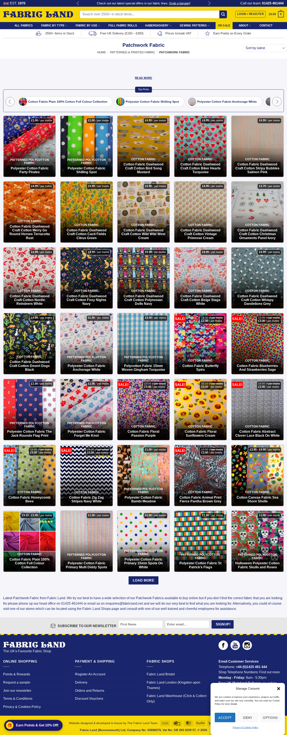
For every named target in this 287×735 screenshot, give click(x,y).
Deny (247, 717)
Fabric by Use (86, 25)
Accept (225, 717)
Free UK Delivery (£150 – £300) (122, 33)
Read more (143, 78)
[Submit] (223, 14)
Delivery (81, 682)
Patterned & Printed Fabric (132, 52)
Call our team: (262, 3)
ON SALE (224, 25)
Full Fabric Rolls (122, 25)
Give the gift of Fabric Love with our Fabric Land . (143, 3)
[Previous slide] (10, 101)
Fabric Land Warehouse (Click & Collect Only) (176, 698)
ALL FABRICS (23, 25)
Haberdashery (157, 25)
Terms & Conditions (17, 698)
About (243, 25)
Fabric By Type (53, 25)
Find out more (269, 672)
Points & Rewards (16, 674)
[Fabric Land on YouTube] (235, 649)
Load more (143, 580)
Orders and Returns (89, 690)
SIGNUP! (223, 624)
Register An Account (90, 674)
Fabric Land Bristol (161, 674)
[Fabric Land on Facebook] (223, 649)
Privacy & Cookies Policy (245, 727)
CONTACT (266, 25)
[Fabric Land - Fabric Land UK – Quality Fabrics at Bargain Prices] (38, 14)
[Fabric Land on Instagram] (247, 649)
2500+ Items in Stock (59, 33)
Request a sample (16, 682)
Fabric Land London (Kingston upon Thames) (173, 685)
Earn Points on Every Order (232, 33)
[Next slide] (277, 101)
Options (270, 717)
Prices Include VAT (178, 33)
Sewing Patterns (193, 25)
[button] (278, 689)
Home (101, 52)
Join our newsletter (17, 690)
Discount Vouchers (89, 698)
